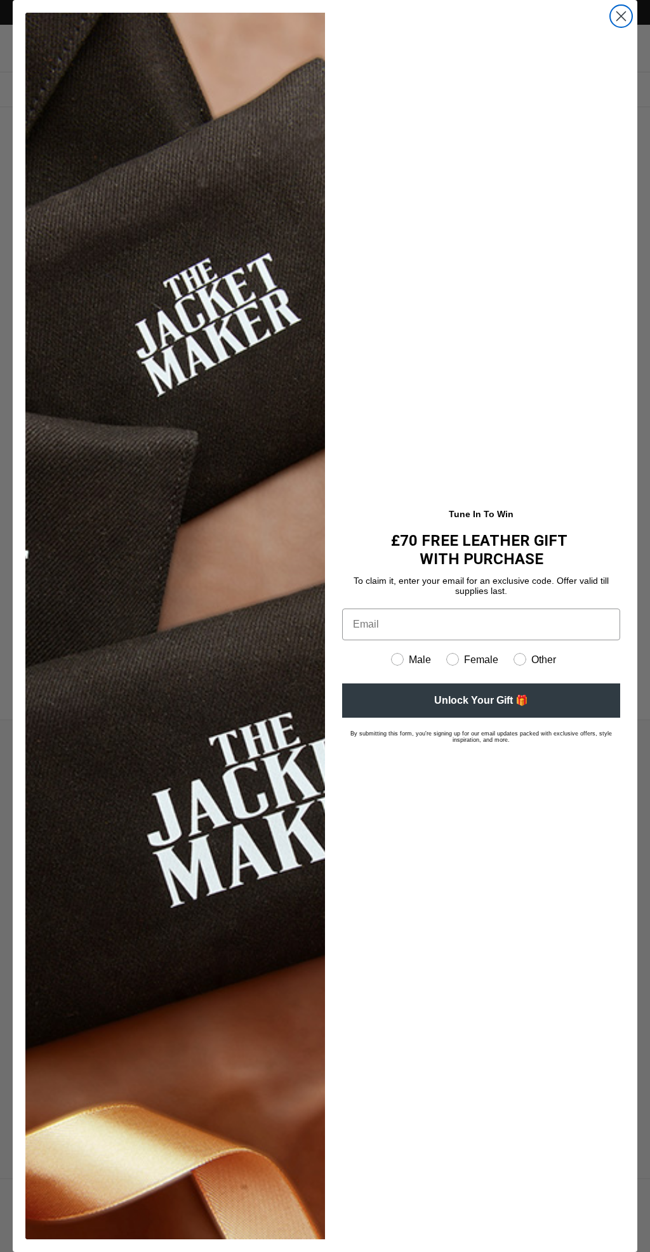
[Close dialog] (621, 16)
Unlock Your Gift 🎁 (481, 700)
